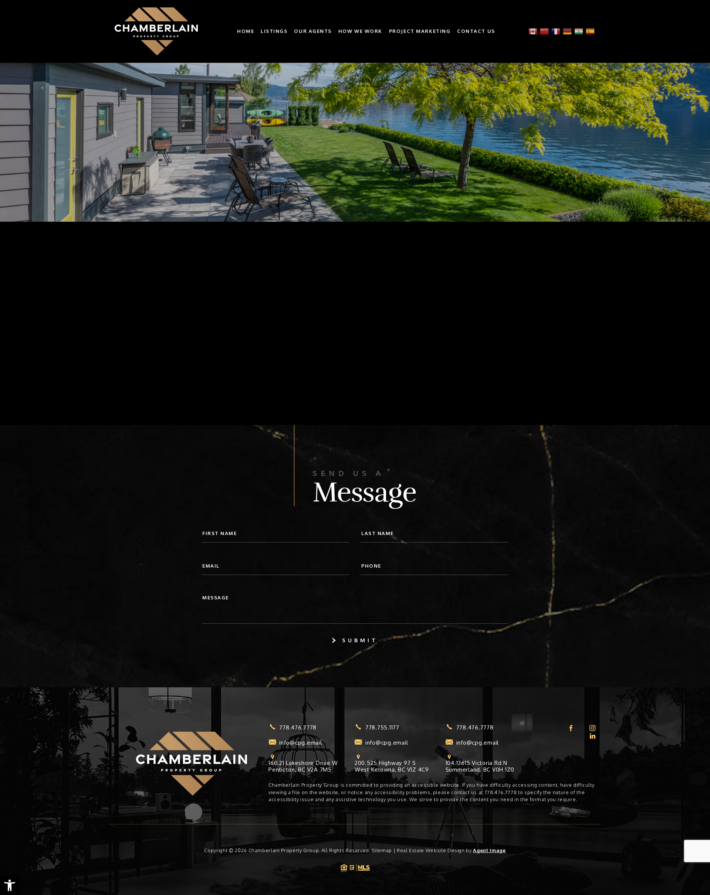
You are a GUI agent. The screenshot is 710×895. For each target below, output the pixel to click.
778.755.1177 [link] (382, 727)
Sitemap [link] (382, 850)
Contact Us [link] (476, 31)
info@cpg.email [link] (300, 742)
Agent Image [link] (489, 850)
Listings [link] (274, 31)
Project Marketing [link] (420, 31)
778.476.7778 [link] (298, 727)
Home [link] (245, 31)
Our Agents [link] (313, 31)
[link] (9, 885)
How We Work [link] (360, 31)
